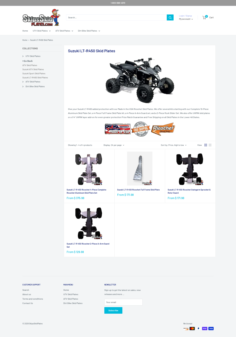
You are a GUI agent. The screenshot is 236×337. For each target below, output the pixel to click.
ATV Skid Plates (62, 30)
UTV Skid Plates (40, 30)
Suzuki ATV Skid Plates (33, 69)
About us (26, 294)
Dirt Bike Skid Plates (87, 30)
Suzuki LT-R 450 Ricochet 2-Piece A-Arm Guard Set (88, 245)
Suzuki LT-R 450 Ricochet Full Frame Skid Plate (138, 189)
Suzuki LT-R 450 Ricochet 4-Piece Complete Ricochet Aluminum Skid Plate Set (86, 191)
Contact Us (27, 303)
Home (25, 30)
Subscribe (113, 310)
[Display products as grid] (205, 145)
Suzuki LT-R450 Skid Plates (41, 40)
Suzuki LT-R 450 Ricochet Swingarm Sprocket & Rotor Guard (189, 191)
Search (25, 290)
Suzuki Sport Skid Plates (33, 73)
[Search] (170, 17)
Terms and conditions (32, 298)
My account (185, 18)
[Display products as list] (210, 145)
